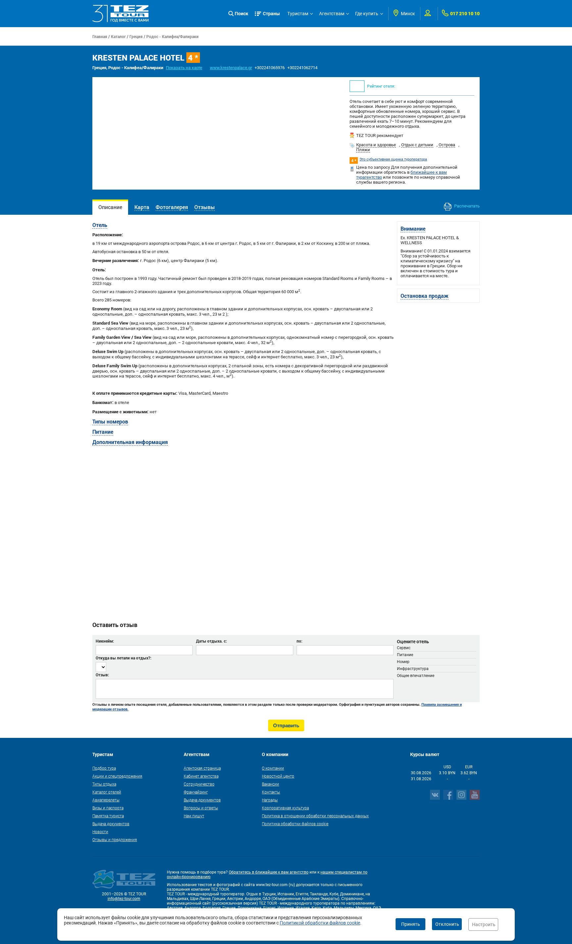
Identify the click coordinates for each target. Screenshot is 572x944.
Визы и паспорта (107, 807)
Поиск (241, 13)
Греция (136, 36)
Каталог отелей (106, 791)
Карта (141, 206)
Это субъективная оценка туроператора (393, 159)
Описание (110, 206)
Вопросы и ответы (201, 807)
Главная (99, 36)
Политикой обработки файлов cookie (320, 922)
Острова (447, 144)
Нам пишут (194, 815)
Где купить (366, 13)
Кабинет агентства (201, 776)
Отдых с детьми (417, 144)
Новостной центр (278, 776)
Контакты (271, 791)
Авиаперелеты (105, 799)
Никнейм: (105, 641)
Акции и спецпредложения (117, 776)
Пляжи (363, 149)
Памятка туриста (108, 815)
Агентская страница (202, 768)
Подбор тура (104, 768)
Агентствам (331, 13)
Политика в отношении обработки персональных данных (315, 815)
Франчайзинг (196, 791)
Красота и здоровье (376, 144)
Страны (271, 13)
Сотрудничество (199, 784)
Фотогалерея (172, 206)
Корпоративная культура (285, 807)
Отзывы (204, 206)
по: (299, 641)
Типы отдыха (104, 784)
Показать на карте (184, 67)
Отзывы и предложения (114, 839)
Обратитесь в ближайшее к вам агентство (269, 872)
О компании (273, 768)
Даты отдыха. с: (211, 641)
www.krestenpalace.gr (231, 67)
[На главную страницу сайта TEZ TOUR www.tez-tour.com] (120, 13)
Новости (100, 831)
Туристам (297, 13)
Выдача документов (110, 823)
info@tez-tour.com (124, 898)
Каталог (118, 36)
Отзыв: (102, 674)
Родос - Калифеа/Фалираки (172, 36)
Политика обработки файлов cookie (295, 823)
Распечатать (466, 205)
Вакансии (270, 784)
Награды (270, 799)
